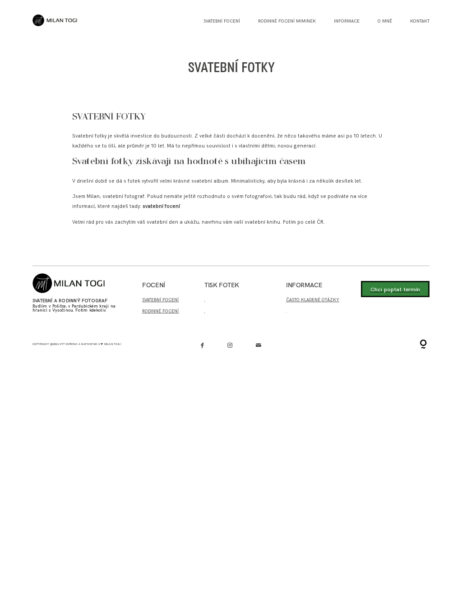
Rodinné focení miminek (287, 21)
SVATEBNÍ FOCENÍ (160, 300)
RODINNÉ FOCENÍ (160, 311)
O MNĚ (385, 21)
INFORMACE (347, 21)
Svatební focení (221, 21)
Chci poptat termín (395, 289)
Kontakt (420, 21)
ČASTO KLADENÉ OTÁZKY (312, 300)
